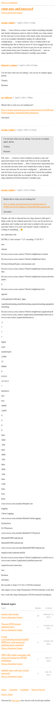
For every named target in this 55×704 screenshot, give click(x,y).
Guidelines (24, 690)
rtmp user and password (17, 8)
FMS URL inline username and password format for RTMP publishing (15, 658)
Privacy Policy (7, 694)
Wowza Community (9, 3)
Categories (13, 690)
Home (3, 690)
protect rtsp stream (10, 614)
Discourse (16, 700)
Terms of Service (38, 690)
